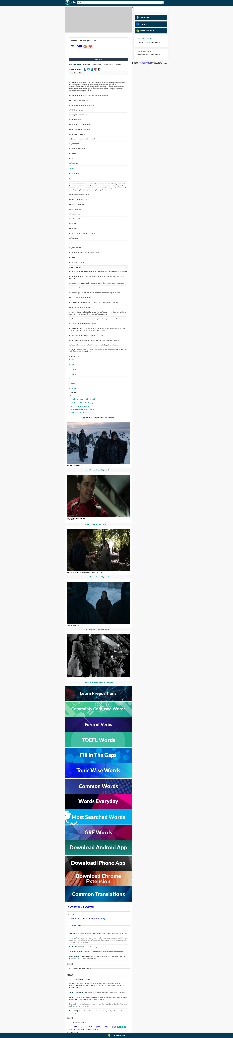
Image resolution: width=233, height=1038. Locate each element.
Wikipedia (118, 64)
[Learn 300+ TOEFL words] (98, 747)
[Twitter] (89, 70)
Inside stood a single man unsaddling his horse (91, 947)
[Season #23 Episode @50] (118, 1027)
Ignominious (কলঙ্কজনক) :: (77, 992)
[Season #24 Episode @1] (115, 1027)
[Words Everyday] (98, 808)
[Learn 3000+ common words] (98, 793)
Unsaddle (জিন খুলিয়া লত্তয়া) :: (77, 947)
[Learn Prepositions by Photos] (98, 701)
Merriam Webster (108, 64)
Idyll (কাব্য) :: (72, 983)
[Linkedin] (92, 70)
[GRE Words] (98, 839)
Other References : (75, 64)
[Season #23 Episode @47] (125, 1027)
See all (70, 963)
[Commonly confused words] (98, 716)
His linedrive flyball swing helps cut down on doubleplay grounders (96, 951)
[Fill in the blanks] (98, 762)
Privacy (151, 63)
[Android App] (98, 855)
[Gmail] (96, 70)
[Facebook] (85, 70)
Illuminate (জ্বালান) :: (75, 1004)
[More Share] (99, 70)
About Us (145, 63)
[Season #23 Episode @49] (120, 1027)
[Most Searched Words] (98, 824)
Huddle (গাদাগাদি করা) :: (75, 956)
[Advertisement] (98, 20)
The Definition (86, 64)
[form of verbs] (98, 731)
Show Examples (98, 267)
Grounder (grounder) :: (76, 951)
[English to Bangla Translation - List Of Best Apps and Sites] (104, 919)
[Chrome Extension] (98, 885)
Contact (165, 63)
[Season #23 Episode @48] (122, 1027)
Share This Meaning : (76, 69)
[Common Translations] (98, 901)
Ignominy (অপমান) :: (75, 997)
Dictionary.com (97, 64)
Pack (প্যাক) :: (73, 933)
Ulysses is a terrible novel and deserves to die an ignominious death (97, 992)
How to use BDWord (81, 906)
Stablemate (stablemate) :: (77, 938)
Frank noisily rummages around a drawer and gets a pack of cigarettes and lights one (98, 933)
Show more (98, 59)
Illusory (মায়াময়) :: (74, 1011)
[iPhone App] (98, 870)
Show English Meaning (98, 73)
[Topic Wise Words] (98, 778)
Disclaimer (158, 63)
